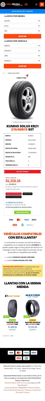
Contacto (26, 392)
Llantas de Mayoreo (11, 387)
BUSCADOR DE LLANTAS (22, 11)
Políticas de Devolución (16, 390)
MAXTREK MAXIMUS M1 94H (32, 323)
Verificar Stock (22, 212)
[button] (6, 336)
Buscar (22, 36)
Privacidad (19, 392)
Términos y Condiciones (32, 390)
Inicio (3, 73)
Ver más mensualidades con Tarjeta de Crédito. (19, 207)
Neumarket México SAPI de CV (15, 383)
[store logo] (11, 4)
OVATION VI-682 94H (12, 323)
